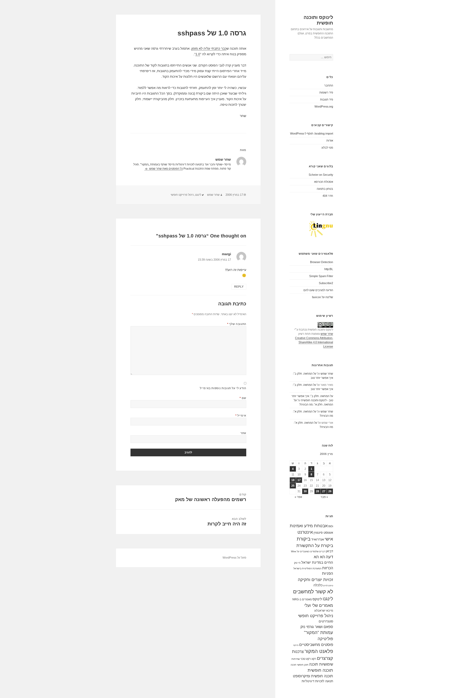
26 (329, 491)
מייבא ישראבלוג (323, 610)
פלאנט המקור (318, 651)
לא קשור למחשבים (313, 591)
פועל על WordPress (234, 557)
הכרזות (327, 568)
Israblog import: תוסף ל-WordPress (311, 133)
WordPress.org (323, 106)
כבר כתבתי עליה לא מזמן (208, 48)
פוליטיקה (325, 639)
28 (317, 491)
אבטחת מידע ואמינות (309, 525)
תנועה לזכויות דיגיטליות (317, 681)
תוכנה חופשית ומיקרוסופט (313, 676)
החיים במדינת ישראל (317, 562)
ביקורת (303, 539)
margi (226, 254)
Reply (239, 286)
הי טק (297, 562)
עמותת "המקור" (318, 632)
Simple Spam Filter (321, 276)
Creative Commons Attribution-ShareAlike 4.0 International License (314, 342)
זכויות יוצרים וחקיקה (315, 579)
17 (299, 480)
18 (292, 480)
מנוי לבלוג (327, 147)
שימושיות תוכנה (321, 664)
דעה (329, 556)
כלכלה (318, 585)
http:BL (328, 269)
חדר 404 (328, 195)
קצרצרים (325, 658)
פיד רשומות (326, 92)
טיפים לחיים (328, 586)
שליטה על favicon (322, 297)
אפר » (298, 496)
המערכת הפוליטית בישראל (307, 568)
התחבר (328, 85)
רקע (313, 658)
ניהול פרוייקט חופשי (315, 615)
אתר (243, 433)
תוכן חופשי (302, 664)
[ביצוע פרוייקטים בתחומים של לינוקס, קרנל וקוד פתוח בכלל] (321, 228)
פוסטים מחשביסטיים (316, 645)
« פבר (324, 496)
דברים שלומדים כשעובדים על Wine (308, 551)
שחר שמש (327, 333)
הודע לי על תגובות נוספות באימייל (223, 388)
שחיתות (295, 658)
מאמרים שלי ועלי (318, 605)
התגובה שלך (236, 324)
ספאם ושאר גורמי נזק (316, 627)
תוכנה (293, 664)
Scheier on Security (321, 174)
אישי (329, 538)
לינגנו (328, 598)
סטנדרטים (326, 621)
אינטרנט (305, 532)
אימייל (240, 415)
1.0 (197, 54)
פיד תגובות (326, 99)
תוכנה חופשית (320, 670)
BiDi (330, 526)
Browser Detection (321, 262)
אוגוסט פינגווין (323, 532)
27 (323, 491)
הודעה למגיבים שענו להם (318, 290)
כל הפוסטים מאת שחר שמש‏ (166, 168)
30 (305, 491)
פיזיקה (296, 645)
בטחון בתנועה (325, 188)
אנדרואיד (317, 539)
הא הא (319, 557)
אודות (329, 140)
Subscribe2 (326, 283)
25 (292, 485)
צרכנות (298, 651)
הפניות (327, 573)
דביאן (329, 551)
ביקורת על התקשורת (314, 545)
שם (243, 398)
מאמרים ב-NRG (302, 599)
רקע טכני (305, 658)
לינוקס (317, 599)
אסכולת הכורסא (323, 181)
